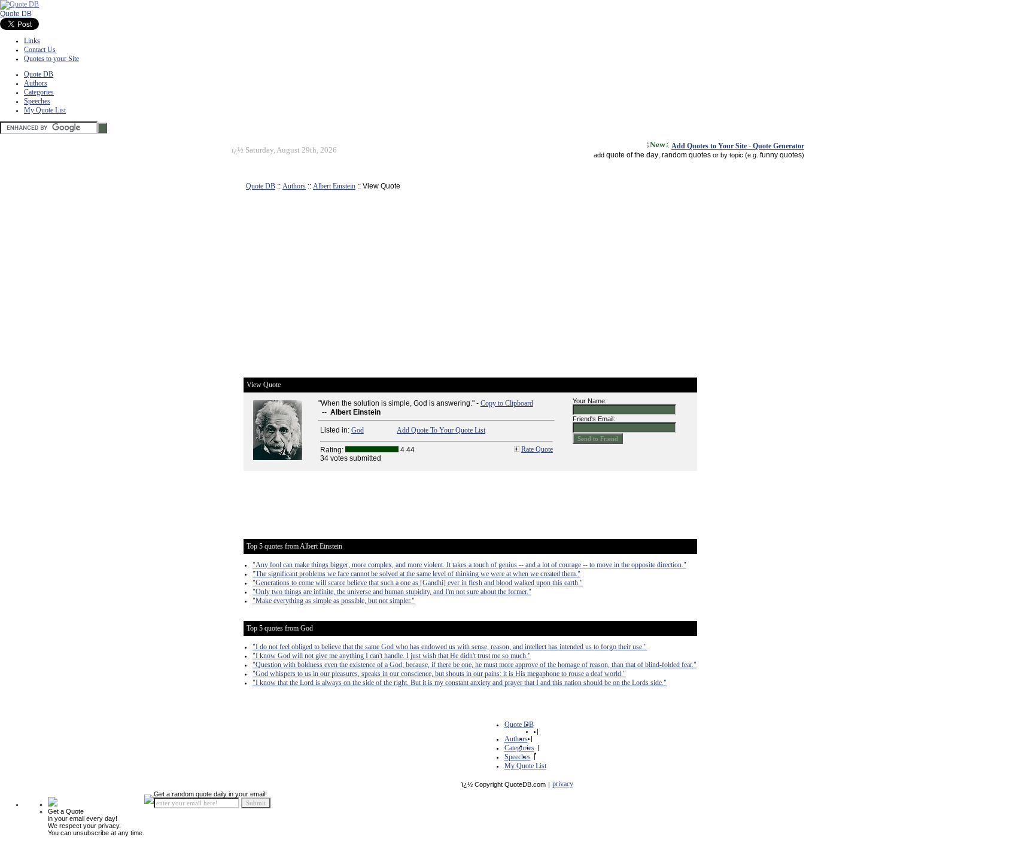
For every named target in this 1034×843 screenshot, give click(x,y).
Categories (39, 92)
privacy (562, 784)
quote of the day (632, 155)
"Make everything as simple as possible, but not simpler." (334, 601)
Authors (35, 83)
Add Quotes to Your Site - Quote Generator (737, 146)
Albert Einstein (334, 186)
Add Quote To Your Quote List (441, 430)
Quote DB (16, 14)
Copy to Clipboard (506, 403)
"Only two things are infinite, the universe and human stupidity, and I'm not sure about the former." (392, 592)
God (357, 430)
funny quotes (781, 155)
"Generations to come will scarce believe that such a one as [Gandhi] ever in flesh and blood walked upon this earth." (418, 583)
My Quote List (45, 110)
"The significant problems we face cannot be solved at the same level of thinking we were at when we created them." (416, 574)
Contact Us (40, 49)
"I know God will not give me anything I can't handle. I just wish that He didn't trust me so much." (392, 656)
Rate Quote (537, 449)
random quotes (686, 155)
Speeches (37, 101)
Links (32, 40)
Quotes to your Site (51, 58)
